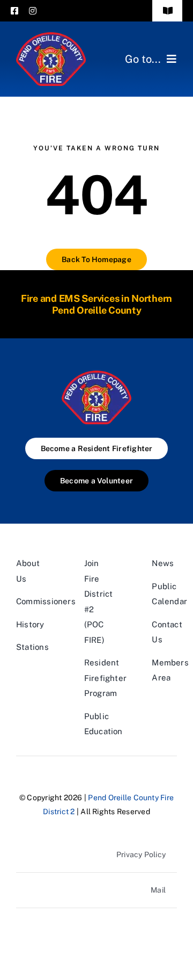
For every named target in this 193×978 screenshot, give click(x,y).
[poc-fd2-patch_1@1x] (51, 36)
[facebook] (14, 10)
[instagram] (32, 10)
